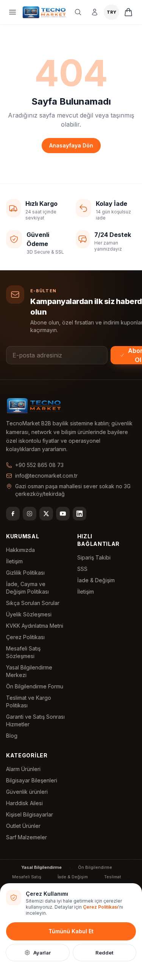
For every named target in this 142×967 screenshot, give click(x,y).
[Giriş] (94, 12)
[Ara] (78, 12)
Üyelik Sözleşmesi (28, 614)
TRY (111, 12)
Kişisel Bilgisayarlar (29, 814)
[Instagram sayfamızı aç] (29, 513)
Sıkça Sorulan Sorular (32, 603)
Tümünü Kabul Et (71, 931)
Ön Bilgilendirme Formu (34, 686)
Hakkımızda (20, 550)
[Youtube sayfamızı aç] (63, 513)
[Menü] (12, 12)
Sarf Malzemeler (26, 837)
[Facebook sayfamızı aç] (13, 513)
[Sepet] (128, 12)
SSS (82, 569)
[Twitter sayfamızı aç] (46, 513)
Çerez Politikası (25, 637)
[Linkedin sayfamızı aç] (79, 513)
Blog (11, 735)
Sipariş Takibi (94, 557)
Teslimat (112, 876)
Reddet (104, 953)
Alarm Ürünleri (23, 769)
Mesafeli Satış (26, 876)
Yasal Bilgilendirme (41, 867)
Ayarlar (42, 953)
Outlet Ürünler (23, 826)
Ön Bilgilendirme (95, 867)
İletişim (14, 561)
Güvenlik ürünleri (27, 791)
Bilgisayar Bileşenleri (31, 780)
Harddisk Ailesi (24, 803)
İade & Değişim (96, 580)
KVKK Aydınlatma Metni (34, 625)
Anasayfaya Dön (71, 145)
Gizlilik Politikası (25, 572)
